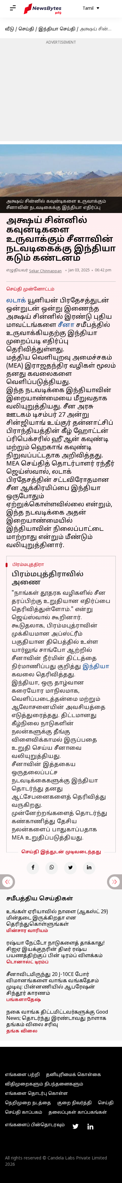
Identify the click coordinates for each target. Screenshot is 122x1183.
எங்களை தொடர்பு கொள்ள (36, 1093)
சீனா (66, 325)
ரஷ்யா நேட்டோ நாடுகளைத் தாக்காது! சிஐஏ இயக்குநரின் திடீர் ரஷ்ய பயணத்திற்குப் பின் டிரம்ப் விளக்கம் (55, 949)
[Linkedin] (89, 868)
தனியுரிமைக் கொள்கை (73, 1075)
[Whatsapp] (51, 868)
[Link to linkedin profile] (90, 1126)
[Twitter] (70, 868)
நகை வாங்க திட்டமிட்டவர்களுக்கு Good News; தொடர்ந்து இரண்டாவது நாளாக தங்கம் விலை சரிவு (57, 1018)
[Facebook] (33, 868)
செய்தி (26, 29)
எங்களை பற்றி (22, 1075)
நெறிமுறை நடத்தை (28, 1103)
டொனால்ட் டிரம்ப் (27, 962)
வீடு (9, 29)
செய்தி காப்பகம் (23, 1112)
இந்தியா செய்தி (56, 29)
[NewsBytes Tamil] (42, 8)
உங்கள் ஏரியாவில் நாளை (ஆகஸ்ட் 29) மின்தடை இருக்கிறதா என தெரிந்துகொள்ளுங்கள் (57, 918)
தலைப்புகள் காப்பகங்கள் (77, 1112)
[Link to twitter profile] (75, 1126)
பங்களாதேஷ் (23, 1000)
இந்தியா (96, 666)
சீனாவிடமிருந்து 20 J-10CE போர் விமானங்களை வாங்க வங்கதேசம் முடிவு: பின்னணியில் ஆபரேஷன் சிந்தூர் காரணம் (52, 984)
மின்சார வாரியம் (27, 931)
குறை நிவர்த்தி (74, 1103)
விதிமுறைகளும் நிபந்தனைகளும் (44, 1084)
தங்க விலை (22, 1031)
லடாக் (16, 301)
